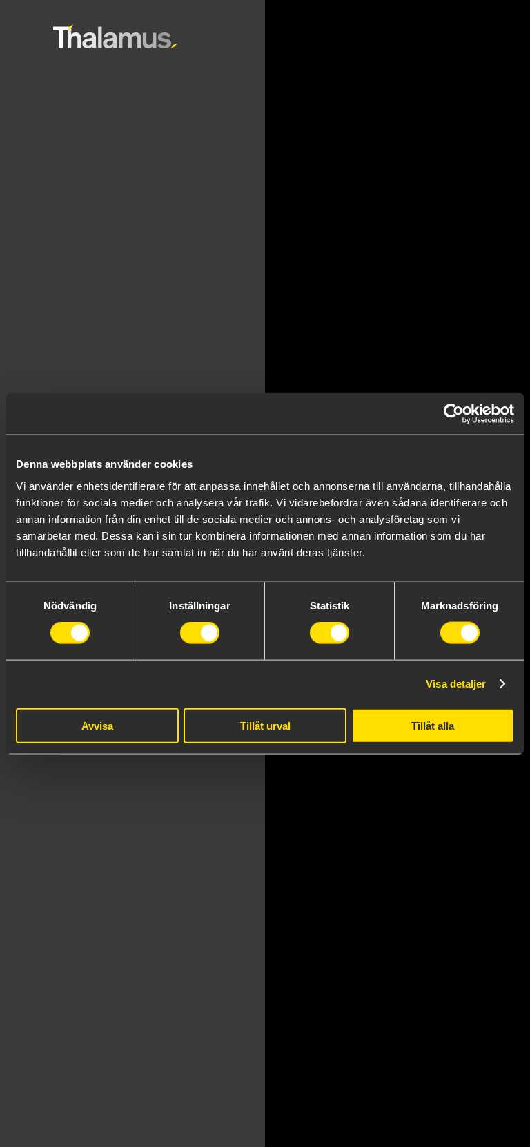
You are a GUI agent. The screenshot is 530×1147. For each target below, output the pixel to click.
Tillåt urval (265, 725)
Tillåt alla (432, 725)
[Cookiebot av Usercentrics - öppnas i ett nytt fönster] (453, 414)
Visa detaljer (456, 684)
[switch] (199, 633)
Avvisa (97, 725)
